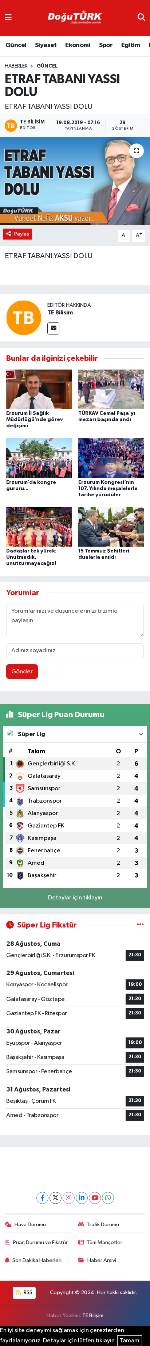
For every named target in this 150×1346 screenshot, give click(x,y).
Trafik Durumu (103, 1224)
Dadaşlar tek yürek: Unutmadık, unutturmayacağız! (31, 557)
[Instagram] (69, 1198)
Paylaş (21, 234)
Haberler (16, 66)
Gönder (22, 672)
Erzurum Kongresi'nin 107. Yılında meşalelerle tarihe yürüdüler (108, 488)
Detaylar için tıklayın (75, 898)
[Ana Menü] (8, 18)
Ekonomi (77, 45)
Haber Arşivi (101, 1260)
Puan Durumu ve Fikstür (40, 1242)
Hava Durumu (30, 1224)
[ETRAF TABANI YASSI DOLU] (75, 181)
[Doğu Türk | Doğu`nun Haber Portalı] (74, 18)
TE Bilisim (60, 313)
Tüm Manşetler (104, 1242)
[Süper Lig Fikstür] (140, 925)
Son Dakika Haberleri (37, 1260)
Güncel (15, 45)
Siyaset (46, 45)
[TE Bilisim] (23, 317)
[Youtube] (95, 1198)
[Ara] (141, 18)
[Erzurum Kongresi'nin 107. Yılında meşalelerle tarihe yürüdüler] (111, 458)
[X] (56, 1198)
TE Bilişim (92, 1315)
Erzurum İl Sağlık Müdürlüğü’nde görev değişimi (34, 419)
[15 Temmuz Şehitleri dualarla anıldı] (111, 527)
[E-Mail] (53, 328)
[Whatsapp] (108, 1198)
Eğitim (130, 45)
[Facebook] (42, 1198)
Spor (106, 45)
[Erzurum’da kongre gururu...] (39, 458)
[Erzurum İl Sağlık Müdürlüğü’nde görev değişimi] (39, 389)
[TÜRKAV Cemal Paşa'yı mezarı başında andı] (111, 389)
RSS (27, 1292)
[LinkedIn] (82, 1198)
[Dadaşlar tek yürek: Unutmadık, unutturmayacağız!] (39, 527)
